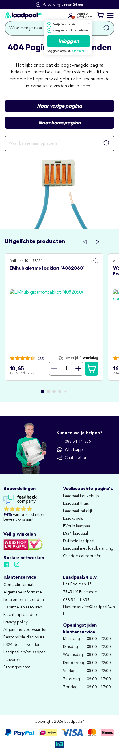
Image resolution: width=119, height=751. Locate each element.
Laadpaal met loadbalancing (88, 548)
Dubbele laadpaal (78, 541)
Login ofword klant (84, 15)
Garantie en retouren (22, 607)
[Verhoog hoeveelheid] (78, 369)
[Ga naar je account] (70, 15)
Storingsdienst (16, 667)
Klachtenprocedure (20, 615)
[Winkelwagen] (100, 15)
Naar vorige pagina (59, 106)
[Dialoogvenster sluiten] (88, 23)
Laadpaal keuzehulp (81, 496)
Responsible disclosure (24, 637)
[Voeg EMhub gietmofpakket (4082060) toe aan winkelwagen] (91, 369)
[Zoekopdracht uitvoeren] (107, 28)
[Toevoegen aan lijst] (95, 261)
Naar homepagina (59, 122)
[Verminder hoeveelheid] (54, 369)
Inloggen (68, 41)
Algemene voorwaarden (25, 630)
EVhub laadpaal (77, 526)
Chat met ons (77, 458)
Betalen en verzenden (23, 600)
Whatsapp (74, 450)
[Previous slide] (85, 241)
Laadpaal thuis (76, 504)
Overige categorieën (82, 556)
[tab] (42, 391)
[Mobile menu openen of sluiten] (110, 16)
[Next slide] (97, 241)
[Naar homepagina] (23, 15)
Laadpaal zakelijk (78, 511)
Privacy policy (15, 622)
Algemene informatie (22, 592)
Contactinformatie (20, 585)
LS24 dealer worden (21, 645)
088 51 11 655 (78, 442)
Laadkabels (73, 519)
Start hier (78, 51)
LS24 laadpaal (75, 533)
